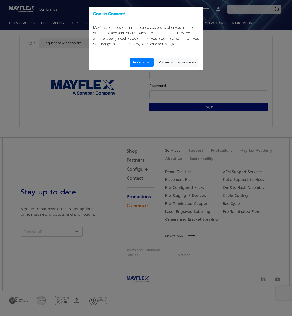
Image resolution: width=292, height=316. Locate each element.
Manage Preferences (177, 62)
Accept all (142, 62)
